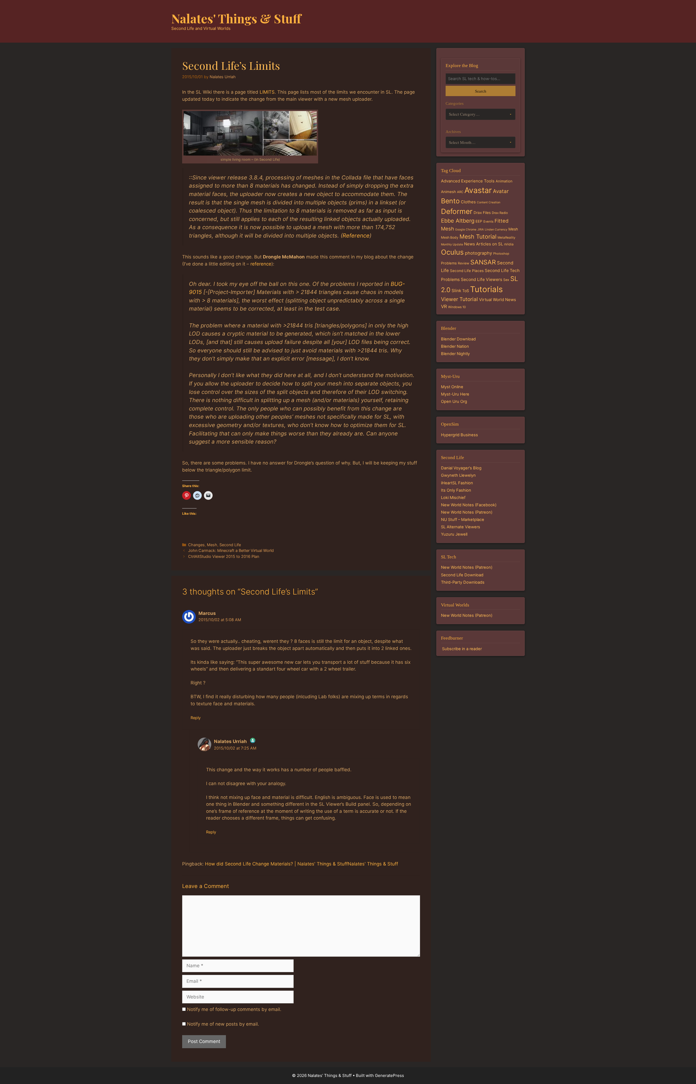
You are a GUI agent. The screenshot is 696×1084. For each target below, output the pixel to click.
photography (478, 253)
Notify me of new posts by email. (223, 1024)
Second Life (230, 544)
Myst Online (452, 386)
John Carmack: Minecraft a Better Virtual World (231, 550)
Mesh (212, 544)
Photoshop (501, 253)
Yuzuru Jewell (454, 534)
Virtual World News (497, 299)
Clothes (468, 201)
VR (444, 306)
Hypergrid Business (459, 434)
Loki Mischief (453, 497)
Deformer (457, 211)
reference (260, 264)
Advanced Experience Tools (468, 181)
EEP (479, 221)
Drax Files (482, 212)
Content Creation (488, 202)
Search (480, 91)
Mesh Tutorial (477, 236)
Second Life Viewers (481, 279)
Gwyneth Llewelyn (458, 475)
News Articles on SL (483, 243)
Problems (449, 263)
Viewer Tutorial (459, 299)
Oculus (452, 252)
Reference (356, 235)
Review (463, 263)
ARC (460, 192)
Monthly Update (452, 244)
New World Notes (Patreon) (466, 512)
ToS (465, 290)
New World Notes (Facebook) (468, 505)
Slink (456, 290)
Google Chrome (465, 229)
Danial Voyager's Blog (461, 468)
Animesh (448, 191)
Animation (504, 181)
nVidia (509, 244)
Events (488, 221)
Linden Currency (496, 229)
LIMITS (267, 92)
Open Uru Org (454, 401)
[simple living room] (250, 133)
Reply (196, 717)
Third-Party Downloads (462, 582)
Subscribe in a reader (462, 648)
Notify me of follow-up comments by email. (234, 1009)
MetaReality (506, 237)
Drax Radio (500, 213)
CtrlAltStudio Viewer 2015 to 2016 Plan (223, 556)
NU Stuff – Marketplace (462, 519)
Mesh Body (449, 237)
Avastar (478, 190)
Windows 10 (457, 307)
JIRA (480, 229)
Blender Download (458, 339)
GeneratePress (389, 1075)
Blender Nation (455, 346)
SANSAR (483, 262)
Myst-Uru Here (455, 394)
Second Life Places (467, 270)
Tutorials (486, 289)
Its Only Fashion (456, 490)
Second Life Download (462, 575)
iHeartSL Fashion (457, 483)
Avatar (501, 191)
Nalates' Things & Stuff (236, 18)
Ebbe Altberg (457, 220)
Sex (506, 280)
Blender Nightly (455, 353)
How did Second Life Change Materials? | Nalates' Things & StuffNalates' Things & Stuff (301, 864)
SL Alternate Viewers (460, 526)
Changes (196, 544)
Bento (450, 201)
